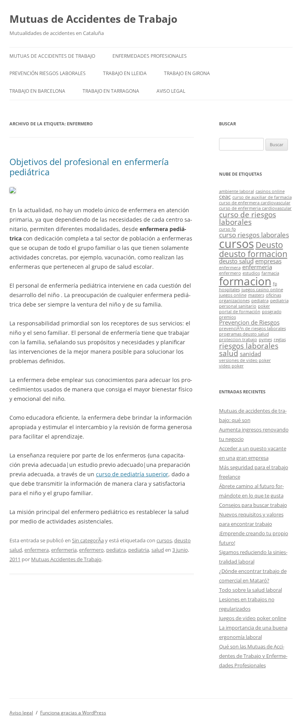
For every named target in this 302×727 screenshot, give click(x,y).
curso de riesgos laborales (247, 218)
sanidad (250, 354)
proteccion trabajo (238, 339)
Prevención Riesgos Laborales (47, 73)
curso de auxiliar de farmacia (262, 197)
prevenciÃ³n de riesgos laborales (252, 328)
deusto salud (236, 261)
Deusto (269, 244)
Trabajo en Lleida (125, 73)
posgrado (272, 311)
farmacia (270, 273)
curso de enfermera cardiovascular (255, 203)
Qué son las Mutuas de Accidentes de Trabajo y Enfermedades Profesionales (253, 656)
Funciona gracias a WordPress (73, 712)
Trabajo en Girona (187, 73)
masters (256, 295)
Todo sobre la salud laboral (250, 589)
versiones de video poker (245, 360)
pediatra (116, 549)
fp (275, 283)
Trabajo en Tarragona (111, 91)
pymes (265, 339)
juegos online (233, 295)
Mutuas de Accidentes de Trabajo (93, 19)
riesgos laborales (248, 345)
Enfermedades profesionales (149, 56)
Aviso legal (171, 91)
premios (227, 317)
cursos (164, 540)
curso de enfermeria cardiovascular (255, 208)
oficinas (273, 295)
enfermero (91, 549)
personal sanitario (237, 306)
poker (264, 306)
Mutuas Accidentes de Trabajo (66, 559)
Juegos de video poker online (252, 618)
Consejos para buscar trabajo (253, 505)
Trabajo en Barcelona (37, 91)
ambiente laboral (236, 191)
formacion (245, 281)
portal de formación (239, 311)
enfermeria (64, 549)
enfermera (36, 549)
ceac (225, 196)
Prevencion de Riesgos (249, 322)
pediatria (138, 549)
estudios (251, 273)
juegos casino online (262, 289)
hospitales (229, 289)
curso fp (227, 229)
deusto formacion (253, 253)
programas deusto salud (244, 334)
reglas (280, 339)
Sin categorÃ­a (88, 540)
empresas (268, 261)
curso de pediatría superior (132, 474)
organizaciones (234, 300)
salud (157, 549)
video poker (231, 366)
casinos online (270, 191)
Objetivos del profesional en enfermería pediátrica (89, 167)
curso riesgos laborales (254, 234)
